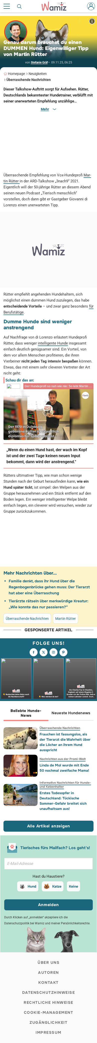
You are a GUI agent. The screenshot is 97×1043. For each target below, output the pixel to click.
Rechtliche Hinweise (48, 1002)
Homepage (16, 74)
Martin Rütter (65, 619)
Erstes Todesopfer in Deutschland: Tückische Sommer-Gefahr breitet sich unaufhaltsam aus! (63, 801)
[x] (44, 652)
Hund (32, 886)
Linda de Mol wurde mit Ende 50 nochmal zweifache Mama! (64, 768)
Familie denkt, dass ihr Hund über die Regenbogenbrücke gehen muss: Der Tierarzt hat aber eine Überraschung (49, 587)
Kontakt (48, 982)
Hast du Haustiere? (48, 876)
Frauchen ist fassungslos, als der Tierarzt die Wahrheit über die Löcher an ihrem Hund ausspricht (65, 742)
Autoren (48, 972)
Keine (73, 886)
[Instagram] (53, 652)
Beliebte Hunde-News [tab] (26, 713)
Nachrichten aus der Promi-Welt (63, 759)
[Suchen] (19, 6)
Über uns (48, 962)
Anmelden (48, 904)
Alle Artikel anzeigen (48, 826)
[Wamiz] (56, 6)
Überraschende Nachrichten (28, 80)
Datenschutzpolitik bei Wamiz (24, 923)
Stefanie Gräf (39, 62)
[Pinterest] (63, 652)
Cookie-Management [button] (48, 1012)
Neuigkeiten (38, 74)
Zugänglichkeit (48, 1022)
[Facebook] (34, 652)
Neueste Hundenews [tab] (70, 712)
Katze (56, 886)
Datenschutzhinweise (48, 992)
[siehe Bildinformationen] (92, 21)
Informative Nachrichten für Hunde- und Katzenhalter (65, 785)
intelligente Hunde (53, 343)
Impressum (48, 1032)
